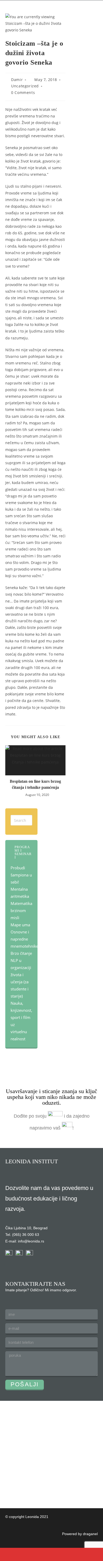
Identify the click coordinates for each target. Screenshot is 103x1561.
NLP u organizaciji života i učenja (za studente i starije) (21, 978)
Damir (17, 79)
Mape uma (20, 924)
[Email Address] (39, 1554)
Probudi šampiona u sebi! (21, 875)
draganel (90, 1534)
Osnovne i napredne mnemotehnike (24, 939)
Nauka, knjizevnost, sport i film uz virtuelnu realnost (21, 1020)
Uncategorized (25, 85)
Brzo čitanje (21, 953)
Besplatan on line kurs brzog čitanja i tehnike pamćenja (35, 784)
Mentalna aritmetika (20, 892)
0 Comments (23, 92)
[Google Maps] (64, 1554)
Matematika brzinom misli (21, 910)
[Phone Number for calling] (13, 1554)
